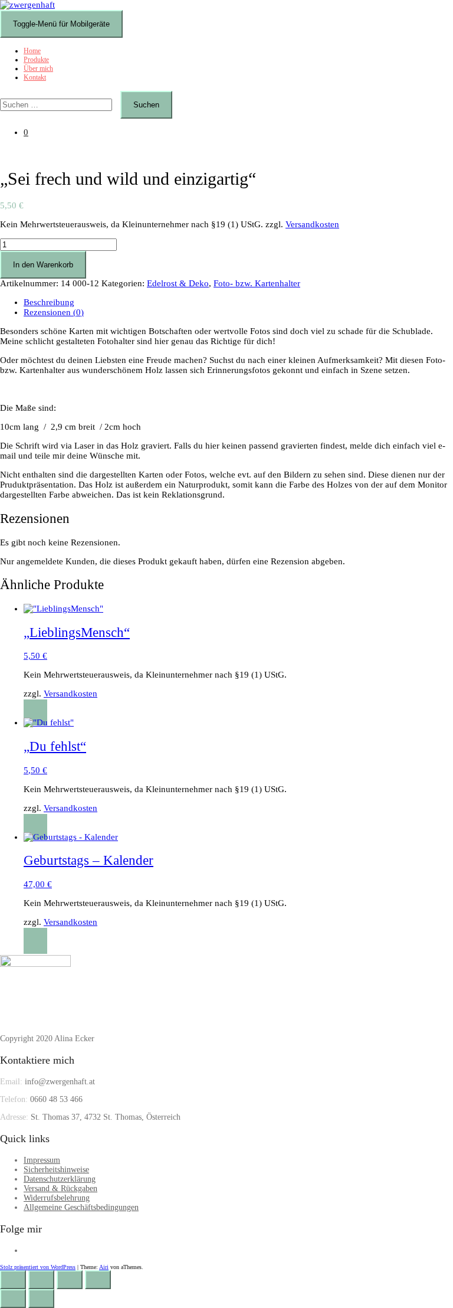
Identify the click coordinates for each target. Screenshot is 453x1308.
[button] (35, 712)
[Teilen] (70, 1279)
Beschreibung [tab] (49, 302)
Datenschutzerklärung (60, 1179)
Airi (104, 1267)
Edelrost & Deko (178, 283)
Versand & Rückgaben (60, 1188)
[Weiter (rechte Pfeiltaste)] (41, 1298)
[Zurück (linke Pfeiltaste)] (13, 1298)
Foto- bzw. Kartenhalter (257, 283)
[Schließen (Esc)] (98, 1279)
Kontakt (35, 77)
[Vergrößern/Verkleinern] (13, 1279)
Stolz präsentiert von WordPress (38, 1267)
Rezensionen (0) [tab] (54, 312)
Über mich (38, 68)
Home (32, 51)
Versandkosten (312, 224)
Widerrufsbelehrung (57, 1197)
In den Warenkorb (43, 264)
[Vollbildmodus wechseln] (41, 1279)
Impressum (42, 1160)
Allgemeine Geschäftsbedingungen (81, 1207)
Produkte (36, 59)
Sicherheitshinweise (56, 1169)
